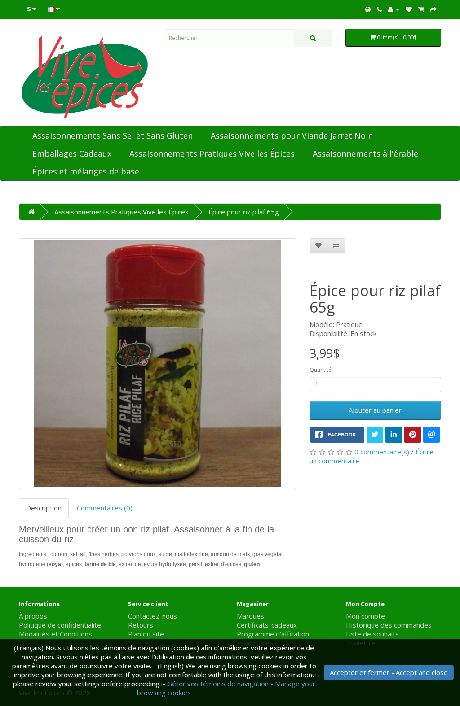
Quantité (321, 370)
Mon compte (365, 615)
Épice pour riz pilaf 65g (243, 211)
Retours (140, 624)
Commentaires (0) (105, 507)
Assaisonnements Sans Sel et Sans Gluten (112, 135)
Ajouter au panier (375, 409)
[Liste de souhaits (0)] (409, 8)
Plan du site (146, 633)
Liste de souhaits (372, 633)
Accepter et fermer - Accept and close (389, 672)
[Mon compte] (393, 8)
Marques (250, 615)
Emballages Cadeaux (71, 153)
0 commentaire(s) (381, 451)
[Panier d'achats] (421, 8)
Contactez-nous (152, 615)
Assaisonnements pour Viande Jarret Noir (291, 135)
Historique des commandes (389, 624)
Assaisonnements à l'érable (365, 153)
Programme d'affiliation (273, 633)
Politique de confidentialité (60, 624)
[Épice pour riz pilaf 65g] (157, 363)
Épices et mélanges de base (85, 171)
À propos (33, 615)
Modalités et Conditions (55, 633)
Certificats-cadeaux (267, 624)
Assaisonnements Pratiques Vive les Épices (212, 153)
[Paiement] (433, 8)
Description (44, 507)
